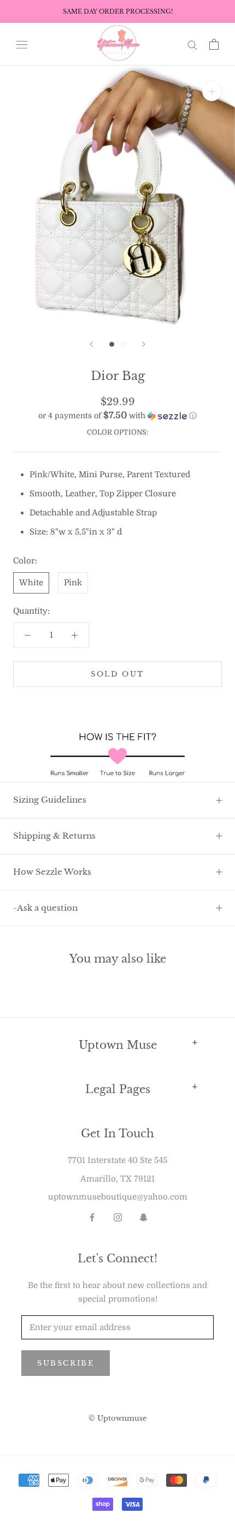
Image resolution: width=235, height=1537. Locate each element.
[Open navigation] (21, 44)
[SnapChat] (143, 1217)
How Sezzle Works (52, 872)
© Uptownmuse (117, 1418)
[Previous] (91, 344)
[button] (117, 416)
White (31, 582)
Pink (73, 582)
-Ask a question (45, 908)
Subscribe (65, 1363)
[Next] (143, 344)
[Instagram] (118, 1217)
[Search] (192, 44)
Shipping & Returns (54, 835)
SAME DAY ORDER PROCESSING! (118, 11)
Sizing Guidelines (49, 799)
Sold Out (117, 674)
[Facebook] (92, 1217)
